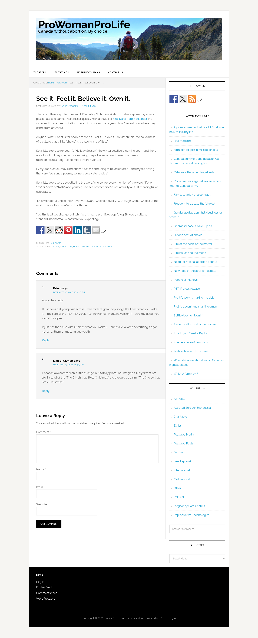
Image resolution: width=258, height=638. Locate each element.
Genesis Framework (141, 618)
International (182, 470)
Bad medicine (182, 141)
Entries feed (44, 587)
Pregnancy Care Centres (189, 506)
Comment (43, 432)
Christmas (66, 246)
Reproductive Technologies (191, 515)
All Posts (56, 243)
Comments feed (46, 593)
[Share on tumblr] (87, 230)
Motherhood (182, 479)
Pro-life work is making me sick (194, 297)
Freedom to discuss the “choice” (194, 203)
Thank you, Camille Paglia (190, 333)
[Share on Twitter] (49, 230)
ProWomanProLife (129, 39)
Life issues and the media (190, 253)
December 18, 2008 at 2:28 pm (69, 292)
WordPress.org (45, 598)
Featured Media (184, 434)
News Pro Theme (115, 618)
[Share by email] (96, 230)
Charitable (180, 416)
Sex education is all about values (195, 324)
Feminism (180, 452)
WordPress (160, 618)
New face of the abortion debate (195, 270)
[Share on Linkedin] (77, 230)
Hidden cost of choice (188, 235)
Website (41, 504)
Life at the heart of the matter (193, 244)
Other (177, 488)
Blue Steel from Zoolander (130, 118)
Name (41, 469)
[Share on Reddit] (59, 230)
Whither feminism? (186, 373)
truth (89, 246)
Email (40, 486)
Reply (45, 340)
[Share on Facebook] (40, 230)
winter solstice (103, 246)
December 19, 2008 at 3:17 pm (68, 364)
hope (76, 246)
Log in (40, 581)
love (82, 246)
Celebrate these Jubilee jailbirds (194, 172)
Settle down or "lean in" (188, 315)
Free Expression (184, 461)
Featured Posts (183, 443)
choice (55, 246)
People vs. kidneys (186, 279)
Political (179, 497)
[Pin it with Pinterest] (68, 230)
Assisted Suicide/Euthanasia (192, 407)
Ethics (178, 425)
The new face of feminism (191, 342)
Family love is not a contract (192, 194)
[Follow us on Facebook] (173, 99)
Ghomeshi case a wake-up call (193, 226)
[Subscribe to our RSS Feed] (192, 99)
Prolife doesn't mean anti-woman (195, 306)
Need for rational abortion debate (195, 262)
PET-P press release (187, 288)
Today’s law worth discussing (192, 351)
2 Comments (88, 106)
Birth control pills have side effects (196, 149)
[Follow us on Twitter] (183, 99)
